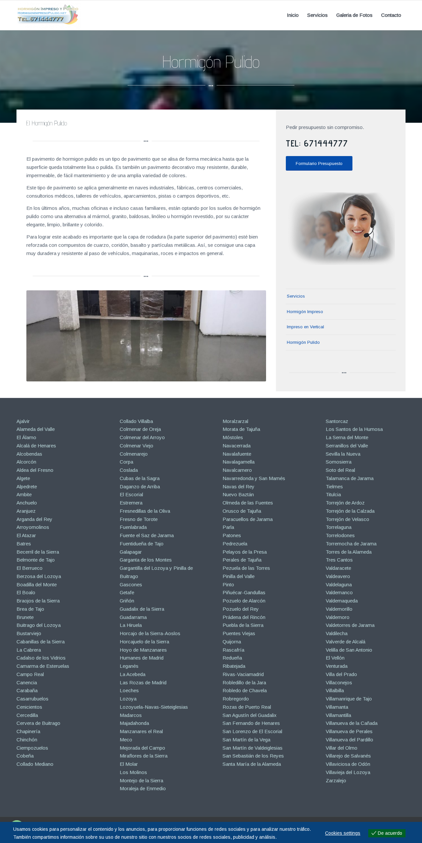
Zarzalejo (336, 780)
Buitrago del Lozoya (38, 625)
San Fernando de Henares (251, 723)
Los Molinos (133, 772)
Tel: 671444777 (317, 143)
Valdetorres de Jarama (350, 625)
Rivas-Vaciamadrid (243, 674)
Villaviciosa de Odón (348, 764)
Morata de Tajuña (241, 429)
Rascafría (233, 650)
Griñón (127, 600)
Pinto (228, 584)
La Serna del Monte (347, 437)
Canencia (26, 682)
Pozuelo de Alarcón (244, 600)
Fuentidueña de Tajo (142, 543)
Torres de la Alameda (349, 552)
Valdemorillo (339, 609)
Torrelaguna (338, 527)
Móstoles (233, 437)
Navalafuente (237, 454)
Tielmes (334, 486)
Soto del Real (340, 470)
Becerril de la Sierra (37, 552)
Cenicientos (29, 707)
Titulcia (333, 494)
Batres (23, 543)
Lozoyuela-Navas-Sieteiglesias (154, 707)
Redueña (232, 658)
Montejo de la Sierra (141, 780)
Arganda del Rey (34, 519)
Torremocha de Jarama (351, 543)
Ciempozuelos (32, 748)
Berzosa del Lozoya (38, 576)
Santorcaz (337, 421)
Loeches (129, 690)
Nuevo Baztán (238, 494)
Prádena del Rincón (244, 617)
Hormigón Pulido (303, 342)
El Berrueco (29, 568)
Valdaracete (338, 568)
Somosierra (338, 462)
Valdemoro (337, 617)
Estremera (131, 502)
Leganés (129, 666)
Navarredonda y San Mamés (254, 478)
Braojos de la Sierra (38, 600)
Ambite (24, 494)
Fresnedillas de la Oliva (145, 511)
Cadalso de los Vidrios (41, 658)
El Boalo (25, 592)
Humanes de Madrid (142, 658)
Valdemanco (339, 592)
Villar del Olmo (341, 748)
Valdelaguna (339, 584)
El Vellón (335, 658)
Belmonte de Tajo (35, 560)
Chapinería (28, 731)
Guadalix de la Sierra (142, 609)
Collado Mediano (34, 764)
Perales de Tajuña (242, 560)
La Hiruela (131, 625)
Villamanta (337, 707)
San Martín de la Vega (246, 739)
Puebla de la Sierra (243, 625)
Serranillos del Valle (347, 445)
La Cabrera (28, 650)
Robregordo (236, 698)
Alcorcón (26, 462)
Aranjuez (26, 511)
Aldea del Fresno (34, 470)
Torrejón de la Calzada (350, 511)
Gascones (131, 584)
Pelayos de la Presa (245, 552)
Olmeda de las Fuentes (248, 502)
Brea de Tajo (30, 609)
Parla (228, 527)
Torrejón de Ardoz (345, 502)
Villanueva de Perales (349, 731)
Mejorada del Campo (142, 748)
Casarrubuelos (32, 698)
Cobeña (25, 756)
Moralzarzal (235, 421)
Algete (23, 478)
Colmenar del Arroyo (142, 437)
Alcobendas (29, 454)
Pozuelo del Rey (241, 609)
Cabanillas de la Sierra (40, 641)
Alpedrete (26, 486)
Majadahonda (134, 723)
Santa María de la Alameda (252, 764)
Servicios (296, 296)
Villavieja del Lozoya (348, 772)
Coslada (129, 470)
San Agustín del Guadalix (250, 715)
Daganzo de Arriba (140, 486)
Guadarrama (133, 617)
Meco (126, 739)
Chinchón (26, 739)
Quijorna (232, 641)
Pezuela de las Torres (246, 568)
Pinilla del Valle (239, 576)
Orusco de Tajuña (242, 511)
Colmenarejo (134, 454)
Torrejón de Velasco (347, 519)
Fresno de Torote (139, 519)
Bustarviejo (28, 633)
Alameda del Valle (35, 429)
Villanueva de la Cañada (351, 723)
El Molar (129, 764)
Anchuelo (26, 502)
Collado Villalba (136, 421)
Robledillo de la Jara (244, 682)
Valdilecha (336, 633)
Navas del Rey (239, 486)
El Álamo (26, 437)
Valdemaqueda (342, 600)
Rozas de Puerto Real (247, 707)
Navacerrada (237, 445)
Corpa (126, 462)
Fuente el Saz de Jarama (147, 535)
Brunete (25, 617)
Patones (232, 535)
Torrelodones (340, 535)
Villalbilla (335, 690)
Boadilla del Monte (36, 584)
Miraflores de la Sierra (143, 756)
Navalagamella (239, 462)
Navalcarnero (237, 470)
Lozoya (128, 698)
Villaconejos (339, 682)
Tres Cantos (339, 560)
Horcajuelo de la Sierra (144, 641)
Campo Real (30, 674)
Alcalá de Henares (36, 445)
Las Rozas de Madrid (143, 682)
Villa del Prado (341, 674)
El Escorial (131, 494)
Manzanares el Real (141, 731)
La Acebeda (132, 674)
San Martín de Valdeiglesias (253, 748)
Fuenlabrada (133, 527)
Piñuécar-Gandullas (244, 592)
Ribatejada (234, 666)
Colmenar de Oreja (140, 429)
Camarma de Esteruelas (42, 666)
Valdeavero (338, 576)
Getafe (127, 592)
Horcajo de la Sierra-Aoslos (150, 633)
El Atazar (26, 535)
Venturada (336, 666)
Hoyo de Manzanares (143, 650)
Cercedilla (27, 715)
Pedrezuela (235, 543)
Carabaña (27, 690)
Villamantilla (338, 715)
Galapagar (131, 552)
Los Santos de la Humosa (354, 429)
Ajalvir (23, 421)
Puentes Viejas (239, 633)
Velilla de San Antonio (349, 650)
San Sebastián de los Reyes (253, 756)
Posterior (251, 336)
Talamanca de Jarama (350, 478)
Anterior (41, 336)
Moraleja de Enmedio (143, 788)
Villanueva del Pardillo (349, 739)
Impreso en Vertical (305, 326)
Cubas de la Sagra (140, 478)
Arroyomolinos (32, 527)
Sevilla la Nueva (343, 454)
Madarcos (131, 715)
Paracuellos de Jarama (248, 519)
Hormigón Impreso (305, 311)
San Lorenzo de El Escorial (252, 731)
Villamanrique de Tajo (349, 698)
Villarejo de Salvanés (348, 756)
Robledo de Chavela (245, 690)
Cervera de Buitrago (38, 723)
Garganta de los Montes (146, 560)
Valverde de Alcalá (345, 641)
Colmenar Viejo (136, 445)
